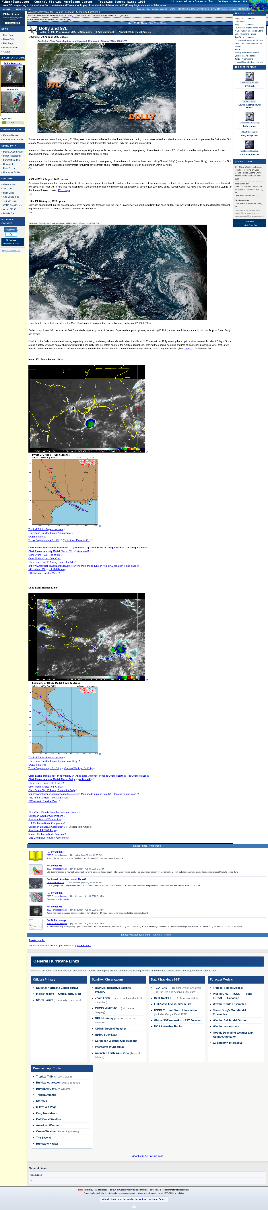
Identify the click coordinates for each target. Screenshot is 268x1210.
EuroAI (217, 997)
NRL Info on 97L (37, 569)
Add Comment (106, 32)
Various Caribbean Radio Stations (46, 834)
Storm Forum (44, 999)
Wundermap (99, 15)
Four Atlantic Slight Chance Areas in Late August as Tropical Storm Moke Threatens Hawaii (249, 31)
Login (6, 9)
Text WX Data (10, 201)
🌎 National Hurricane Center (11, 242)
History (124, 15)
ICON (236, 993)
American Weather (48, 1125)
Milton (184, 9)
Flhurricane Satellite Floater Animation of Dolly (52, 761)
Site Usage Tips (11, 197)
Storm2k (41, 1100)
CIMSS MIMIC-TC (106, 1008)
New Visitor (23, 9)
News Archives (10, 47)
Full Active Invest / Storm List (172, 1004)
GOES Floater (35, 536)
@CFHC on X (84, 945)
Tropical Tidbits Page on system (45, 529)
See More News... (158, 23)
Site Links (8, 188)
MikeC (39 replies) (249, 132)
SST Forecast (193, 1020)
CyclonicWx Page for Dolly (78, 768)
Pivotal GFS (220, 993)
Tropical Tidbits (46, 1076)
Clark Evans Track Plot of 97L (44, 555)
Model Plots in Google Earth (106, 547)
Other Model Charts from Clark (44, 558)
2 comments (248, 25)
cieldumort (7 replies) (249, 82)
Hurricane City (45, 1088)
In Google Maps (136, 547)
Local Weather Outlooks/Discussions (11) (50, 19)
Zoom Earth (102, 997)
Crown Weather (46, 1131)
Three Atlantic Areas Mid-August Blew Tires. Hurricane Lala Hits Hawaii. (249, 43)
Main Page (8, 35)
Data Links (8, 193)
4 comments (248, 37)
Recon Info (8, 164)
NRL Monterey (104, 1018)
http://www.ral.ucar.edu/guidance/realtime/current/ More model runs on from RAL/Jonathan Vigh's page (82, 565)
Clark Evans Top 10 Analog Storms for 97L (50, 562)
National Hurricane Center (152, 1199)
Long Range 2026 (249, 135)
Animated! (79, 547)
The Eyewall (43, 1137)
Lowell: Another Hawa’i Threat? (249, 106)
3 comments (248, 18)
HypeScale (6, 119)
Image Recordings (12, 156)
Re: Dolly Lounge (56, 920)
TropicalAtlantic (46, 1094)
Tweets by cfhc (37, 940)
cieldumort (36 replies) (249, 123)
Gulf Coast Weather (48, 1119)
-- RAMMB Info (57, 569)
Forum (6, 135)
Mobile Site (8, 213)
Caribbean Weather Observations (45, 816)
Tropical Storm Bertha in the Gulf (249, 62)
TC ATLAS (160, 987)
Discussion (80, 15)
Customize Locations (87, 12)
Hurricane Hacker (47, 1143)
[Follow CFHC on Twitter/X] (12, 234)
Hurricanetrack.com (48, 1082)
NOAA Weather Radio (168, 1026)
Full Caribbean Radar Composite (45, 823)
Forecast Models (11, 160)
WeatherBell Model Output (230, 1020)
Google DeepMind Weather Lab (233, 1032)
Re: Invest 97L (55, 852)
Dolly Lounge (249, 126)
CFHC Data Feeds (12, 205)
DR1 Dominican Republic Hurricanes (47, 837)
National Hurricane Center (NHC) (57, 987)
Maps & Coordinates (13, 152)
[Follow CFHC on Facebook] (12, 229)
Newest (15, 135)
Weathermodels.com (226, 1026)
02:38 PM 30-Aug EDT (140, 32)
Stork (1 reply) (249, 101)
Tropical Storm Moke (249, 154)
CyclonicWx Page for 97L (76, 540)
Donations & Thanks (13, 139)
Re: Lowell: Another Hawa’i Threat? (66, 879)
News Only (8, 39)
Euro (249, 993)
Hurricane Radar (11, 172)
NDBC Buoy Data (106, 1034)
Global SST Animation (168, 1020)
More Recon (9, 168)
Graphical (61, 15)
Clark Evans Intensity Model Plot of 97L (50, 551)
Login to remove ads (11, 251)
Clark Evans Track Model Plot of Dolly (49, 775)
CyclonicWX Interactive (227, 1042)
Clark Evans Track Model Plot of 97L (48, 547)
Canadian (233, 997)
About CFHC (9, 209)
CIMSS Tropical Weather (110, 1028)
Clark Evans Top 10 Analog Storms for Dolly (51, 790)
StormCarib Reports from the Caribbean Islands (53, 812)
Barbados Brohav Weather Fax (44, 819)
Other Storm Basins (55, 882)
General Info (9, 184)
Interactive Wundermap (110, 1046)
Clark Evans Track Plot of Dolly (45, 783)
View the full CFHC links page (147, 1156)
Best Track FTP (163, 997)
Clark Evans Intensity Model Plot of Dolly (51, 779)
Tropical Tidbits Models (228, 987)
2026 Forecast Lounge (57, 855)
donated (108, 1193)
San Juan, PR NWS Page (42, 830)
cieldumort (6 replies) (249, 151)
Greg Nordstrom (46, 1113)
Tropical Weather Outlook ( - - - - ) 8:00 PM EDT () (79, 15)
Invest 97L (250, 86)
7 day (70, 15)
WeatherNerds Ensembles (229, 1004)
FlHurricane (11, 14)
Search (6, 51)
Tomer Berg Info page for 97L (43, 540)
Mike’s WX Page (46, 1106)
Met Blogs (8, 43)
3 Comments (85, 32)
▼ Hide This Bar (249, 225)
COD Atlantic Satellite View (42, 573)
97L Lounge (64, 190)
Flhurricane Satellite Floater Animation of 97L (52, 533)
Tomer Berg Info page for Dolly (44, 768)
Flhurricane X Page (161, 934)
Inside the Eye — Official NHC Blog (58, 993)
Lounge (188, 348)
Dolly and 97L (241, 21)
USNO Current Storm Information (175, 1010)
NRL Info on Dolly (37, 797)
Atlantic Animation (224, 1036)
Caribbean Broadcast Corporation (45, 826)
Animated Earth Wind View (112, 1053)
